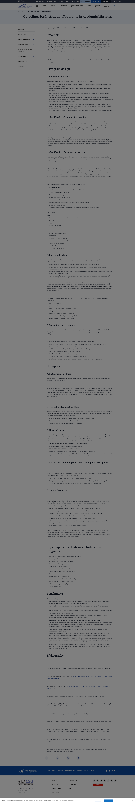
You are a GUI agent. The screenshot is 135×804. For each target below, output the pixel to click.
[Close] (132, 800)
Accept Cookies (108, 801)
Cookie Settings (98, 801)
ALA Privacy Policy (6, 801)
